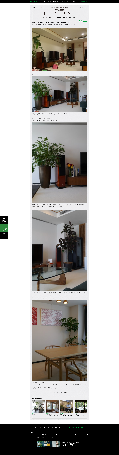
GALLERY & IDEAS (66, 17)
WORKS (47, 17)
